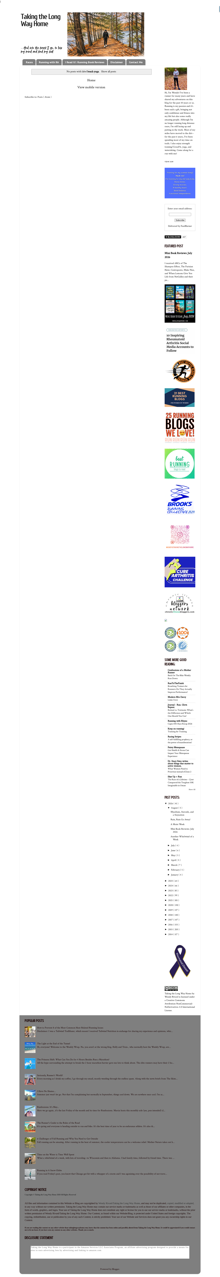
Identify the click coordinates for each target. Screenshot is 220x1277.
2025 (171, 881)
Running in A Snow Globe (49, 1170)
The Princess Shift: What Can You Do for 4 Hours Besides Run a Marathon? (73, 1059)
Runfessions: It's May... (48, 1107)
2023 (170, 890)
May (173, 855)
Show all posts (108, 71)
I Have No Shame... (46, 1091)
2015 (170, 929)
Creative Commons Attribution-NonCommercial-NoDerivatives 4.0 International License (180, 1005)
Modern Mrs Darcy (177, 697)
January (175, 874)
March (174, 865)
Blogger (115, 1269)
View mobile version (91, 87)
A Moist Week (178, 824)
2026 (171, 803)
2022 (171, 895)
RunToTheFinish (176, 683)
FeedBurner (186, 226)
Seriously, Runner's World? (50, 1075)
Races (29, 62)
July (173, 845)
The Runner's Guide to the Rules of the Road (58, 1122)
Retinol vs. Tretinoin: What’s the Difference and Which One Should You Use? (180, 712)
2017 (170, 919)
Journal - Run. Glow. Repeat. (177, 706)
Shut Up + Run (175, 776)
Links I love (173, 699)
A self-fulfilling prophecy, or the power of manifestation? (180, 741)
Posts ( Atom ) (44, 97)
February (175, 869)
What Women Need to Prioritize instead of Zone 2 (179, 770)
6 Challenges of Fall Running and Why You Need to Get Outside (67, 1138)
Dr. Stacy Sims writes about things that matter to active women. (180, 763)
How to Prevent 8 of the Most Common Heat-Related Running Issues (70, 1027)
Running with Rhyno (177, 721)
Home (91, 80)
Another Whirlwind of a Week (182, 838)
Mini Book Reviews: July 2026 (182, 830)
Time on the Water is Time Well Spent (55, 1154)
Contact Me (136, 62)
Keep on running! (176, 728)
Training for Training (177, 731)
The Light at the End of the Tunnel (53, 1043)
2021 (170, 900)
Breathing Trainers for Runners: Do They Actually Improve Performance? (180, 689)
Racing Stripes (174, 736)
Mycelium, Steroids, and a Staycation (182, 813)
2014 (170, 934)
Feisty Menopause (176, 747)
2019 (170, 910)
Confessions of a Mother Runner (179, 671)
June (173, 850)
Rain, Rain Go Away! (180, 819)
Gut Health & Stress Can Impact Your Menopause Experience (178, 753)
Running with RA (49, 62)
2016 (170, 924)
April (174, 860)
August (174, 807)
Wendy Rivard (171, 996)
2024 (171, 885)
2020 (171, 905)
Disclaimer (116, 62)
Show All (192, 789)
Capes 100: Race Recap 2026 (180, 723)
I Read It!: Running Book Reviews (84, 62)
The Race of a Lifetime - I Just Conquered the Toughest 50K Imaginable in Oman (181, 782)
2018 (170, 915)
